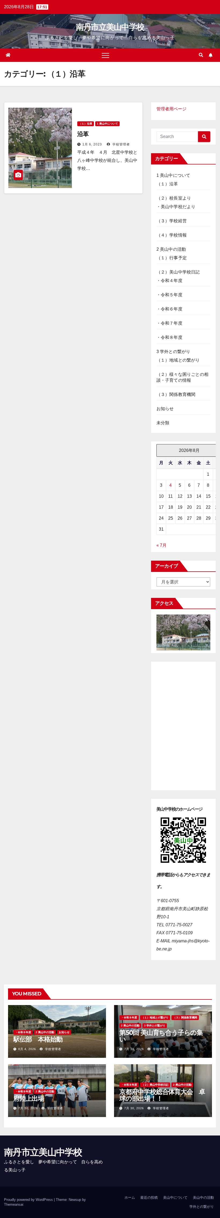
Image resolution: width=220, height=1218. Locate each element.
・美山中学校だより (176, 206)
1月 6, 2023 (92, 144)
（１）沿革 (85, 123)
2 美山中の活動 (171, 249)
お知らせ (165, 408)
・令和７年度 (169, 323)
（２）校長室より (173, 198)
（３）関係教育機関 (176, 394)
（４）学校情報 (171, 235)
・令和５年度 (169, 295)
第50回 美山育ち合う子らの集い (161, 1036)
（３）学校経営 (171, 221)
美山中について (175, 1197)
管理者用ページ (171, 109)
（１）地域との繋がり (178, 360)
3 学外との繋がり (173, 351)
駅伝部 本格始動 (37, 1039)
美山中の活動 (203, 1197)
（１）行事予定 (171, 258)
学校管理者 (120, 144)
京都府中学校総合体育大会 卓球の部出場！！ (162, 1095)
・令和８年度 (169, 337)
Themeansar (13, 1204)
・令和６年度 (169, 309)
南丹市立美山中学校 (110, 27)
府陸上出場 (28, 1098)
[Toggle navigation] (105, 55)
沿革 (83, 134)
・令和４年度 (169, 280)
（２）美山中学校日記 (178, 272)
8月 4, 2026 (27, 1049)
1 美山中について (107, 123)
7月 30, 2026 (28, 1108)
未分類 (163, 423)
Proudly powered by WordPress (29, 1200)
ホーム (129, 1197)
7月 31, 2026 (134, 1049)
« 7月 (161, 545)
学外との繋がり (201, 1207)
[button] (201, 55)
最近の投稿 (149, 1197)
